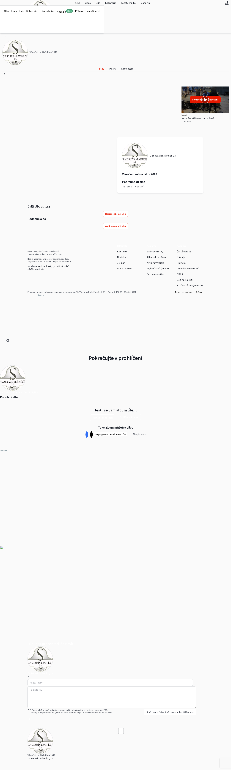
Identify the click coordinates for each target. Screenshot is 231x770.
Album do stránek (156, 257)
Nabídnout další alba (115, 213)
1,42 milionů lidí (36, 268)
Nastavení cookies (183, 292)
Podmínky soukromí (187, 268)
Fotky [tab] (101, 68)
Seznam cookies (155, 274)
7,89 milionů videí (60, 266)
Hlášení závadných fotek (190, 285)
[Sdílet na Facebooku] (87, 435)
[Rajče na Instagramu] (29, 275)
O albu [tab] (112, 68)
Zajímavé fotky (155, 251)
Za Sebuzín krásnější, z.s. (41, 758)
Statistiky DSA (124, 268)
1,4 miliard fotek (43, 266)
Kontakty (122, 251)
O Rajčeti (122, 245)
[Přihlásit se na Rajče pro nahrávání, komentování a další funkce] (227, 2)
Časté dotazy (184, 251)
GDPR (180, 274)
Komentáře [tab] (127, 68)
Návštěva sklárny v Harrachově (198, 118)
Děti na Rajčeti (184, 279)
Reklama (152, 245)
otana (187, 121)
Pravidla (181, 262)
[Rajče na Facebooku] (28, 275)
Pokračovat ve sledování (205, 99)
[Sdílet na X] (91, 435)
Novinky (121, 257)
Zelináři (121, 262)
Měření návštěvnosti (158, 268)
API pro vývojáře (155, 262)
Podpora (182, 245)
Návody (181, 257)
